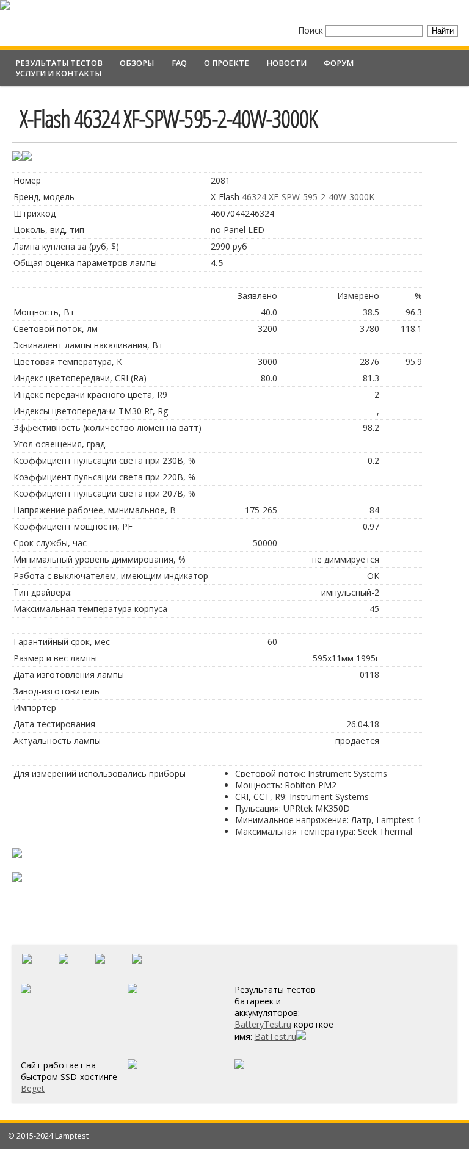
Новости (286, 63)
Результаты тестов (59, 63)
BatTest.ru (275, 1036)
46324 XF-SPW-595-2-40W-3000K (308, 197)
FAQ (179, 63)
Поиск (311, 30)
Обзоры (137, 63)
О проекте (226, 63)
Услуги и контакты (58, 73)
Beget (33, 1088)
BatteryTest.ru (262, 1024)
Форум (339, 63)
